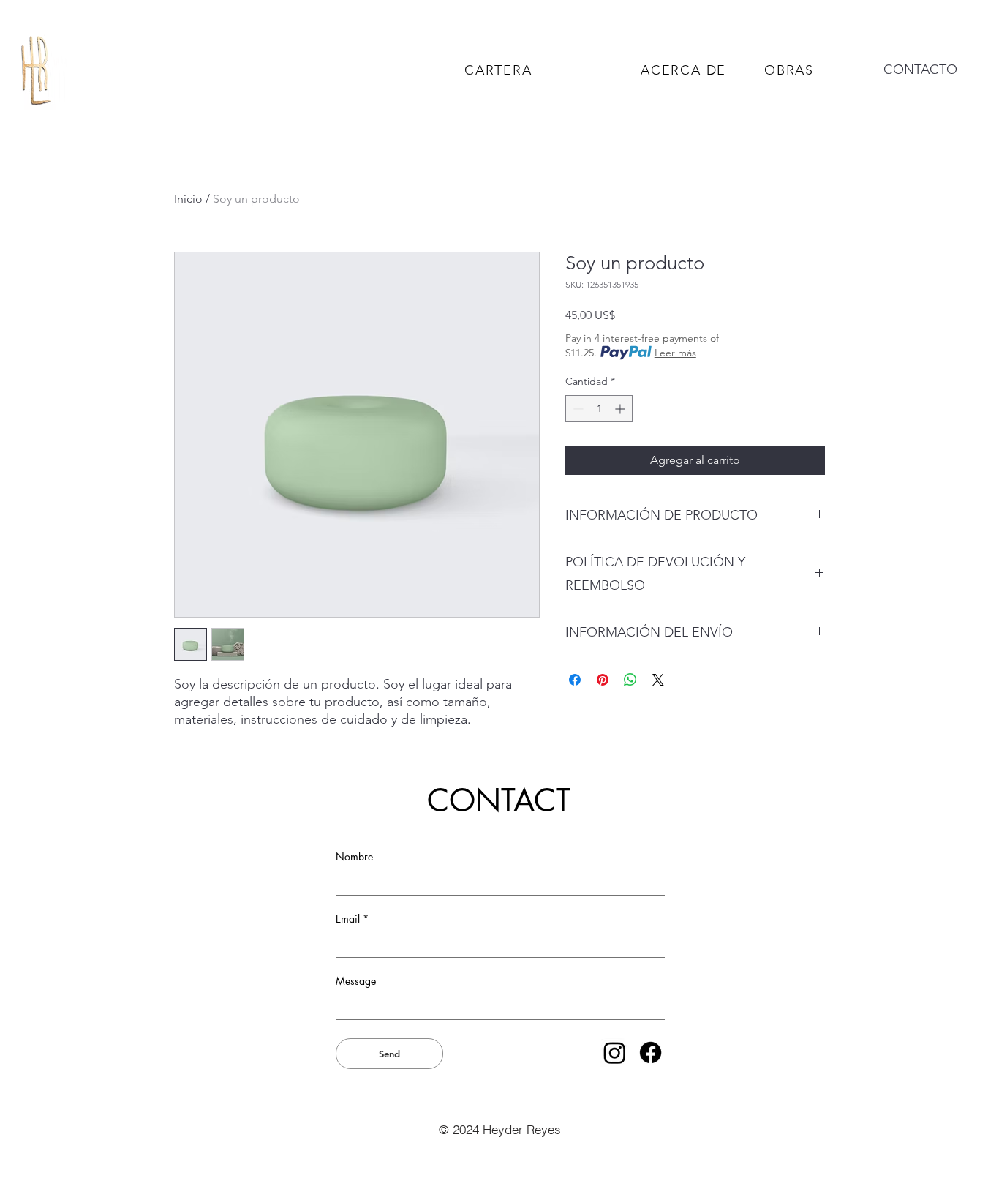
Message (356, 981)
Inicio (188, 199)
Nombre (354, 857)
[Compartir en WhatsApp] (630, 680)
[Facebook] (650, 1052)
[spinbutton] (599, 408)
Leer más (675, 352)
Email (348, 919)
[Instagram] (614, 1052)
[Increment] (621, 408)
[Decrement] (577, 408)
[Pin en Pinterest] (602, 680)
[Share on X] (658, 680)
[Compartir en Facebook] (575, 680)
